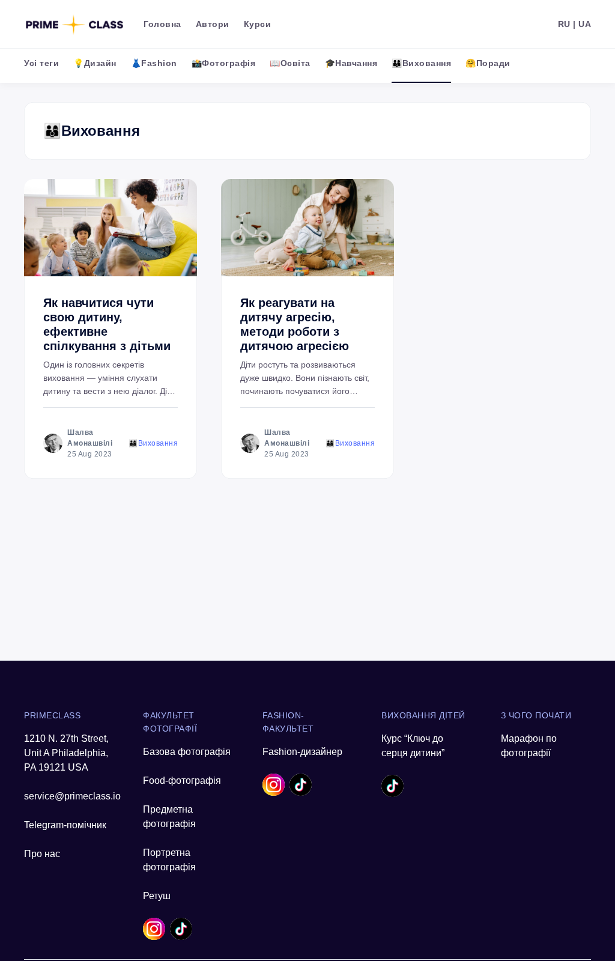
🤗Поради (487, 63)
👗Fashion (154, 63)
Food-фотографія (182, 780)
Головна (162, 24)
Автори (212, 24)
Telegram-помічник (65, 825)
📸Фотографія (224, 63)
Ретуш (157, 896)
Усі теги (41, 63)
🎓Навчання (351, 63)
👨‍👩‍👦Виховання (421, 63)
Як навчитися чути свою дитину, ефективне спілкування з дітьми (107, 324)
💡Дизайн (95, 63)
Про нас (42, 854)
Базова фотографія (187, 752)
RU (564, 24)
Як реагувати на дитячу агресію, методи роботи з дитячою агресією (294, 324)
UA (584, 24)
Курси (257, 24)
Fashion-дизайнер (302, 752)
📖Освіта (290, 63)
